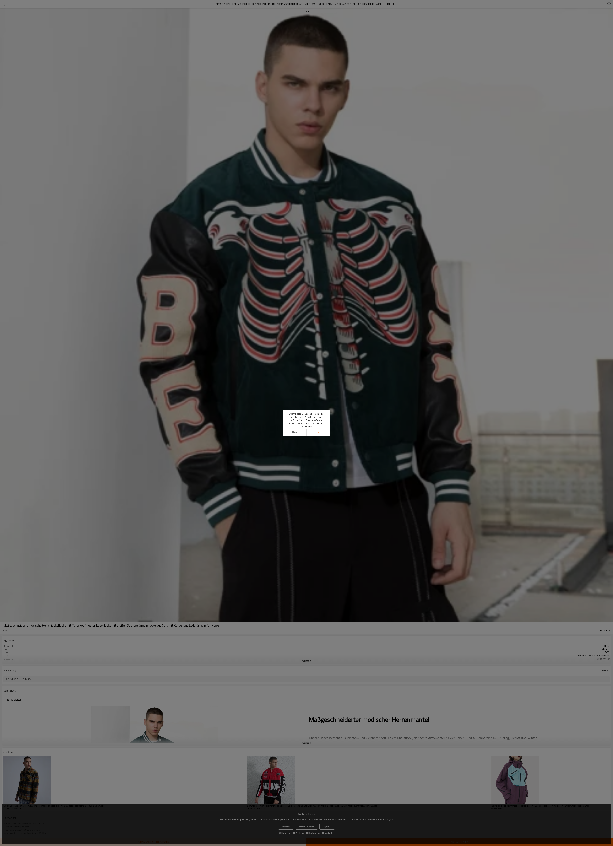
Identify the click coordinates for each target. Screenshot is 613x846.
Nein (294, 432)
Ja (318, 432)
